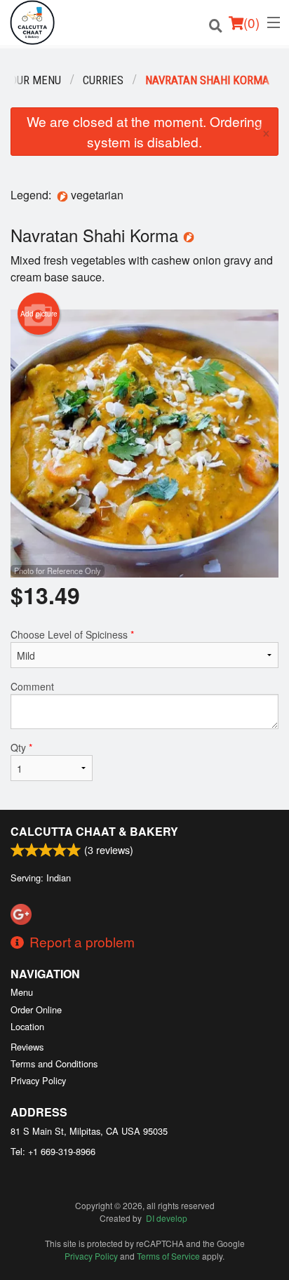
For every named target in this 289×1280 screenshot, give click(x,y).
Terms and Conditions (54, 1063)
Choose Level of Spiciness (72, 634)
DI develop (166, 1218)
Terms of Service (168, 1256)
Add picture (39, 314)
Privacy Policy (38, 1080)
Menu (22, 992)
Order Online (36, 1009)
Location (27, 1026)
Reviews (27, 1046)
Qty (21, 747)
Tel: (53, 1151)
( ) (251, 22)
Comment (32, 686)
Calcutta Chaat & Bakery (94, 831)
